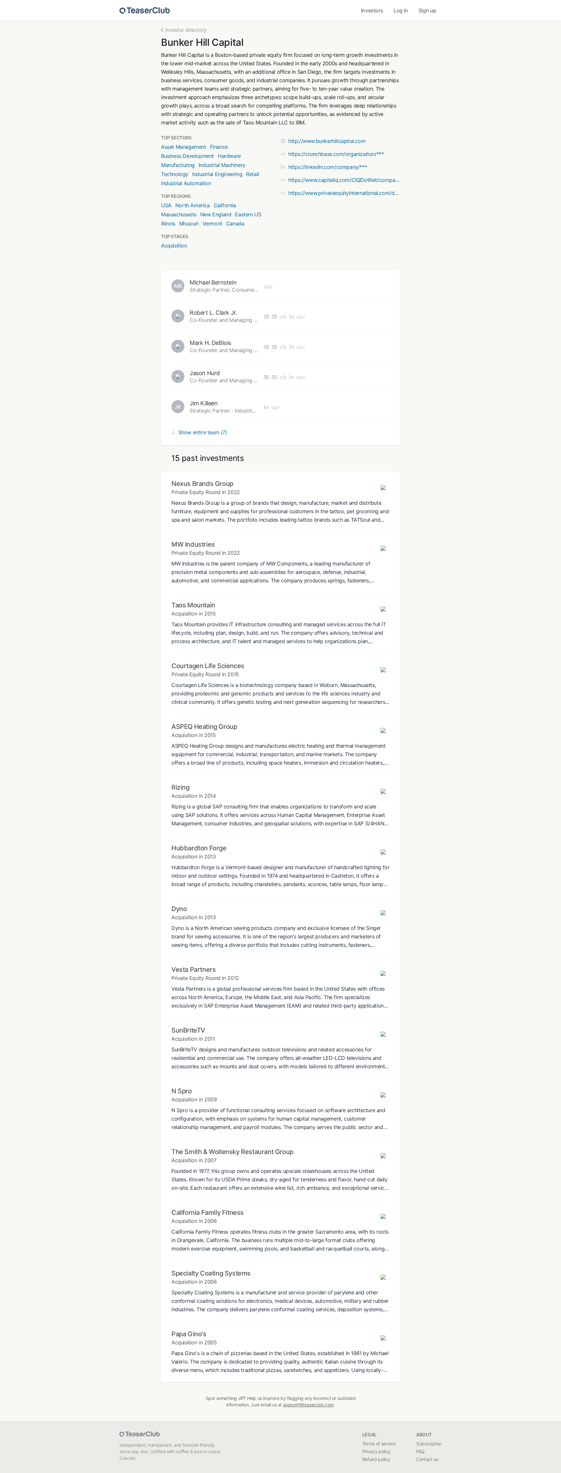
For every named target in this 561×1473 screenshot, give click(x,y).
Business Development (187, 156)
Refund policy (376, 1459)
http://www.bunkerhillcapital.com (326, 141)
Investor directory (186, 30)
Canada (235, 223)
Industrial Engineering (217, 174)
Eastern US (248, 214)
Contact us (427, 1459)
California (225, 205)
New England (215, 214)
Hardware (229, 156)
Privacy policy (376, 1451)
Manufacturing (178, 165)
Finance (219, 147)
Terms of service (378, 1443)
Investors (372, 10)
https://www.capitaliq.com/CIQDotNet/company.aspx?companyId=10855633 (344, 180)
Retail (252, 174)
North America (192, 205)
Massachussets (178, 214)
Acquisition (174, 245)
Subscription (429, 1443)
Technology (174, 174)
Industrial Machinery (222, 165)
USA (166, 205)
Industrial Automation (186, 183)
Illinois (168, 223)
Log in (400, 10)
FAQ (420, 1451)
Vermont (212, 223)
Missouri (189, 223)
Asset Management (183, 147)
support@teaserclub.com (308, 1404)
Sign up (427, 10)
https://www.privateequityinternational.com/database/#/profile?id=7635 (344, 193)
